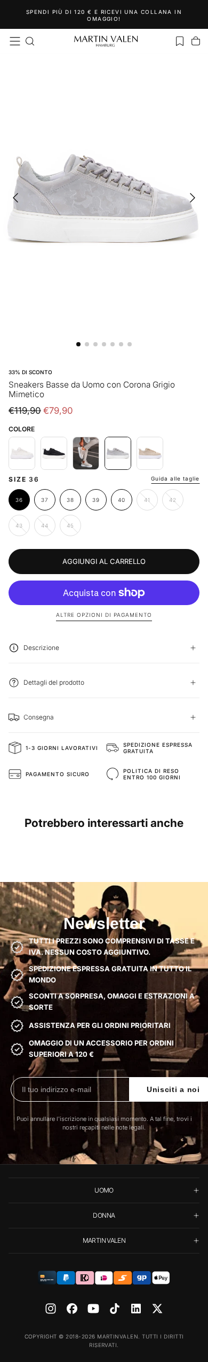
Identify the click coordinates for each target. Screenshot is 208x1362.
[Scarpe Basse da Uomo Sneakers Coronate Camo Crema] (86, 453)
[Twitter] (157, 1308)
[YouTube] (93, 1308)
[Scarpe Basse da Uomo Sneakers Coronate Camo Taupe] (150, 453)
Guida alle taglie (175, 478)
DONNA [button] (104, 1215)
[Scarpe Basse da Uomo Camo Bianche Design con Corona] (22, 453)
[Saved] (180, 41)
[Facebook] (72, 1308)
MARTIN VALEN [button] (104, 1240)
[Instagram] (50, 1308)
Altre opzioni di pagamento (104, 615)
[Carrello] (196, 41)
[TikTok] (114, 1308)
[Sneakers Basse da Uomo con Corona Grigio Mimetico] (118, 453)
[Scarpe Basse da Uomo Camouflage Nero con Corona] (54, 453)
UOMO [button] (103, 1190)
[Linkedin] (136, 1308)
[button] (15, 41)
